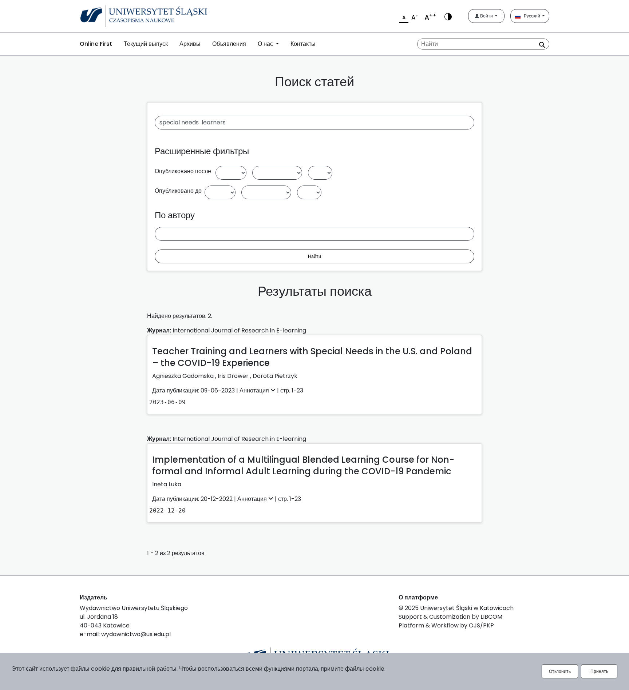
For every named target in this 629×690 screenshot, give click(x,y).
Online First (96, 44)
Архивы (190, 44)
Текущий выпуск (146, 44)
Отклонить (560, 671)
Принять (599, 671)
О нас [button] (266, 44)
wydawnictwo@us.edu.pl (136, 634)
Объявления (229, 44)
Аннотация (255, 390)
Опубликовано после (183, 171)
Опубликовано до (178, 191)
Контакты (303, 44)
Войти (486, 16)
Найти (314, 256)
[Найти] (542, 45)
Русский (531, 16)
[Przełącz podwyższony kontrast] (448, 16)
